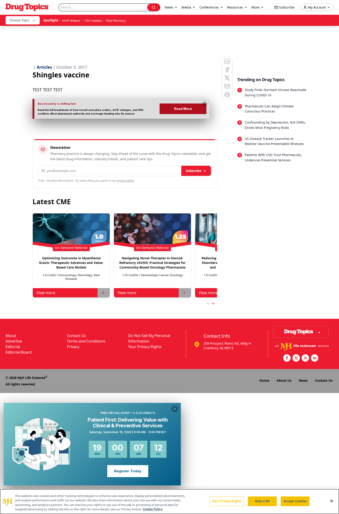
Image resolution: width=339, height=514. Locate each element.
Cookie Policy (152, 509)
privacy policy (125, 181)
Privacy (73, 346)
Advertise (14, 341)
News (303, 380)
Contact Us (76, 335)
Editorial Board (19, 352)
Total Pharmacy (116, 21)
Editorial (13, 346)
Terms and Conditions (86, 341)
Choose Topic (19, 20)
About (11, 335)
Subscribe (193, 170)
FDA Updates (93, 21)
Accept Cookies (295, 501)
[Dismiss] (204, 104)
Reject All (262, 501)
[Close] (332, 501)
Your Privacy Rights (145, 346)
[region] (169, 501)
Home (264, 380)
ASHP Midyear (71, 21)
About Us (284, 380)
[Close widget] (175, 409)
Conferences (209, 7)
